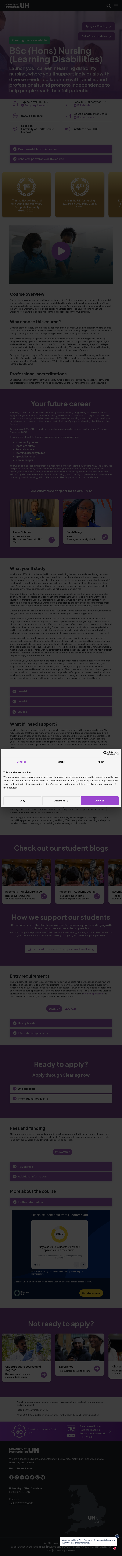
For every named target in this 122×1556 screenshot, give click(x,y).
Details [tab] (61, 761)
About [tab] (101, 761)
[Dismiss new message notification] (117, 1536)
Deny (22, 800)
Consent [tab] (21, 761)
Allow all (99, 800)
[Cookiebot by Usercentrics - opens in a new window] (106, 753)
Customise (59, 800)
